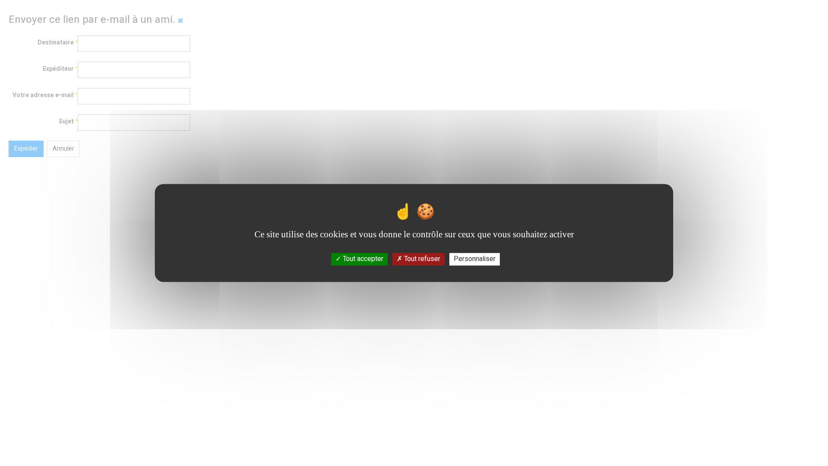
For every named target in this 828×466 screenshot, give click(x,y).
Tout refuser (421, 259)
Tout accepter (362, 259)
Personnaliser (475, 259)
